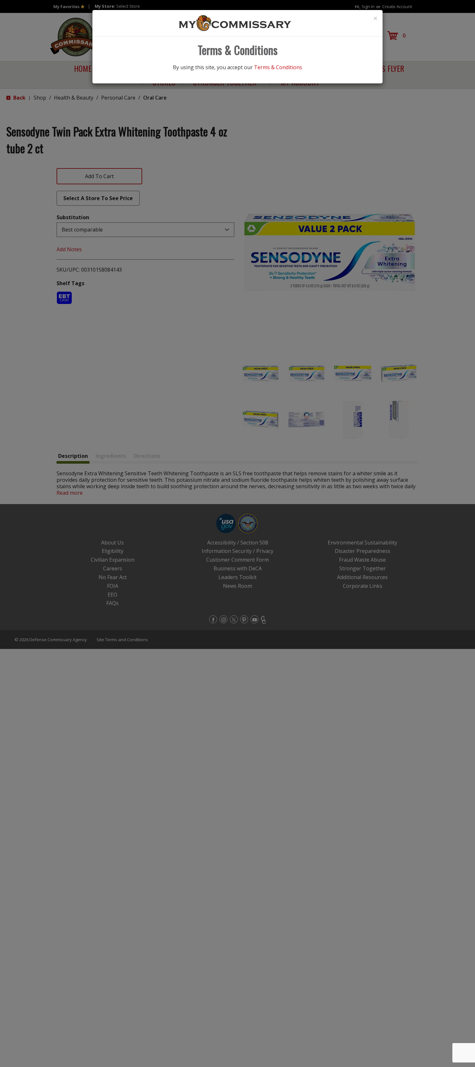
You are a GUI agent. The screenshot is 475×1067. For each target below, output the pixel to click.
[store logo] (235, 22)
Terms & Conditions (278, 67)
